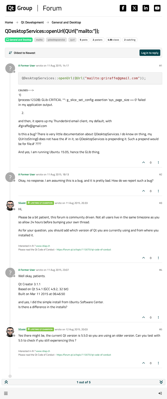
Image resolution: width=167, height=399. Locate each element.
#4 (160, 270)
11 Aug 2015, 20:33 (77, 203)
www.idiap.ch (43, 246)
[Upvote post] (143, 162)
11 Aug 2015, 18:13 (58, 174)
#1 (160, 65)
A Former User (26, 65)
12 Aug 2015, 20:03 (77, 329)
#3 (160, 203)
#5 (160, 329)
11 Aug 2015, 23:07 (58, 270)
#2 (160, 174)
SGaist (22, 203)
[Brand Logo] (34, 8)
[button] (6, 393)
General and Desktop (20, 40)
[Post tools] (158, 162)
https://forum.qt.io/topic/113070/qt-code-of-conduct (84, 249)
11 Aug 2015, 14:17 (58, 65)
